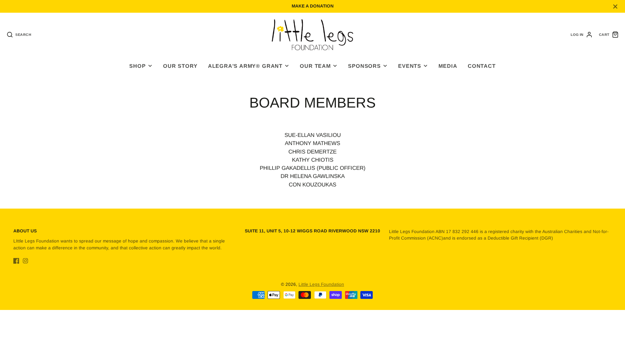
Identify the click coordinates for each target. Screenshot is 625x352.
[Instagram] (25, 261)
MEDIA (447, 66)
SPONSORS (364, 66)
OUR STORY (180, 66)
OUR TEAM (315, 66)
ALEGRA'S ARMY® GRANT (245, 66)
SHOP (137, 66)
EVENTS (409, 66)
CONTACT (482, 66)
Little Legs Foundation (321, 284)
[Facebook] (16, 261)
